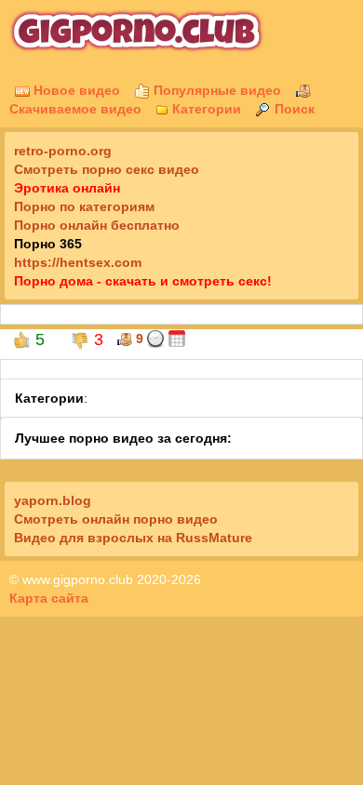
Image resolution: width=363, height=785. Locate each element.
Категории (204, 108)
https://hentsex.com (77, 262)
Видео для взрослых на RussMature (133, 537)
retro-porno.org (63, 150)
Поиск (293, 108)
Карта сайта (48, 598)
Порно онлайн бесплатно (97, 225)
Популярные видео (215, 90)
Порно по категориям (84, 206)
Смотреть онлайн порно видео (116, 519)
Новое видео (75, 90)
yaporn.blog (52, 500)
